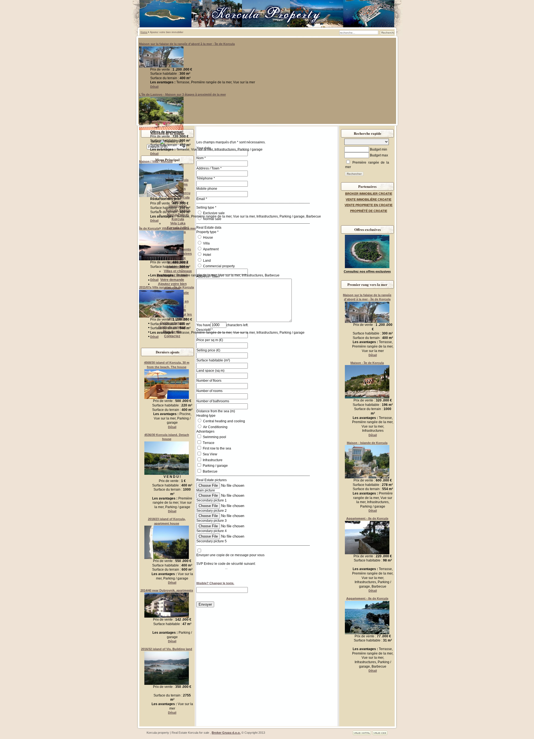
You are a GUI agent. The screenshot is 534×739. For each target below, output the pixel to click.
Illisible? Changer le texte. (215, 583)
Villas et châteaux (178, 271)
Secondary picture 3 (211, 521)
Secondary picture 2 (211, 511)
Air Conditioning (215, 427)
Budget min (378, 149)
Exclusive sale (213, 213)
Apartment (210, 249)
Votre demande (172, 280)
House (207, 237)
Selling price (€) (208, 350)
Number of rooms (209, 391)
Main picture (205, 490)
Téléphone (204, 178)
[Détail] (161, 66)
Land (206, 261)
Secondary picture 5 (211, 541)
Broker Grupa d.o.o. (226, 732)
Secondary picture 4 (211, 531)
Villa (206, 243)
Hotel (206, 255)
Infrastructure (212, 460)
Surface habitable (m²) (213, 360)
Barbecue (210, 471)
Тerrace (208, 443)
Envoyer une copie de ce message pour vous (230, 555)
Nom (200, 158)
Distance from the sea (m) (215, 411)
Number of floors (208, 381)
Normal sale (211, 219)
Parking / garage (215, 466)
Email (200, 199)
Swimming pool (214, 437)
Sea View (210, 454)
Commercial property (218, 266)
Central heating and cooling (223, 421)
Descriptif (203, 330)
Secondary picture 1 (211, 500)
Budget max (379, 155)
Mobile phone (206, 189)
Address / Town (207, 168)
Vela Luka (178, 223)
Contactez (172, 336)
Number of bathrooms (212, 401)
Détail (154, 86)
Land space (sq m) (210, 371)
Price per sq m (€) (209, 340)
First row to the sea (217, 448)
